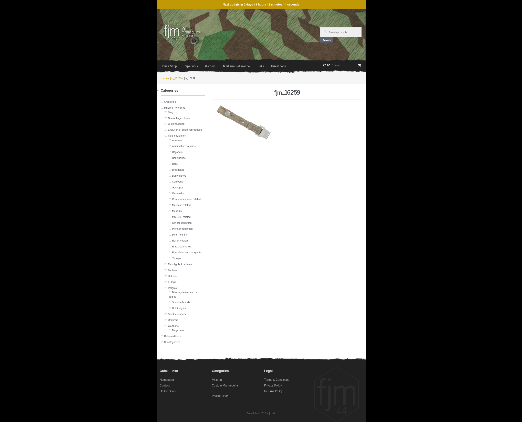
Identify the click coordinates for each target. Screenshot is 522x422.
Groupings (170, 101)
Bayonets (177, 152)
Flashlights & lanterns (180, 264)
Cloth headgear (176, 123)
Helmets (172, 276)
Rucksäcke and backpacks (187, 252)
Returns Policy (273, 391)
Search (327, 40)
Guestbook (278, 66)
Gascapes (177, 187)
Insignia (172, 287)
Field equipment (177, 135)
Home (164, 78)
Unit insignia (179, 308)
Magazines (178, 330)
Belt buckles (179, 157)
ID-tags (172, 282)
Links (260, 66)
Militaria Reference (236, 66)
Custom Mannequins (225, 385)
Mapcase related (181, 205)
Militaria (217, 379)
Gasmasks (178, 193)
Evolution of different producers (185, 129)
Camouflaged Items (179, 118)
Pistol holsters (180, 234)
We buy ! (210, 66)
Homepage (167, 379)
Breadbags (178, 169)
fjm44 (272, 413)
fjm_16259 (175, 78)
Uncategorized (172, 342)
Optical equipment (182, 222)
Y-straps (176, 258)
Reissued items (172, 336)
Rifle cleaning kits (182, 246)
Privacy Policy (273, 385)
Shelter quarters (177, 314)
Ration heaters (180, 240)
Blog (170, 112)
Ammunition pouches (184, 146)
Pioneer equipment (182, 228)
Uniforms (173, 320)
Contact (165, 385)
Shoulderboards (181, 302)
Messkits (177, 211)
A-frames (177, 140)
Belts (175, 163)
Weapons (173, 325)
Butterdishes (179, 175)
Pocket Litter (220, 396)
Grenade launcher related (186, 199)
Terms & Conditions (276, 379)
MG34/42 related (181, 216)
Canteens (177, 181)
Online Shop (168, 66)
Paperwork (191, 66)
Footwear (173, 270)
